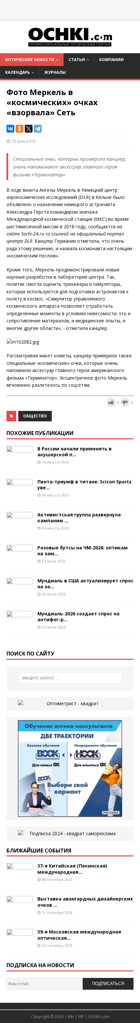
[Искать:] (70, 678)
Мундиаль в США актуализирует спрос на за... (85, 583)
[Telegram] (38, 129)
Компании (111, 59)
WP (81, 1016)
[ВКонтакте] (10, 129)
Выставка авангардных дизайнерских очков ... (85, 902)
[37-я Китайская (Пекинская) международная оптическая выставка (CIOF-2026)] (20, 879)
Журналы (55, 72)
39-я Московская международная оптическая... (79, 935)
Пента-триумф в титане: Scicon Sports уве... (84, 485)
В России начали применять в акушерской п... (74, 452)
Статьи (77, 59)
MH (71, 1016)
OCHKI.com (98, 1016)
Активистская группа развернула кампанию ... (79, 517)
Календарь (17, 72)
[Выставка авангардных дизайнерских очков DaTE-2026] (20, 912)
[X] (29, 129)
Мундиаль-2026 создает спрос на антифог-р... (78, 616)
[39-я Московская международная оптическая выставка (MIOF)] (20, 945)
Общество (35, 416)
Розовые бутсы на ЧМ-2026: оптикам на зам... (82, 550)
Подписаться (108, 983)
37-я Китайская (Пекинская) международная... (72, 869)
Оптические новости (29, 59)
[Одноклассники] (19, 129)
